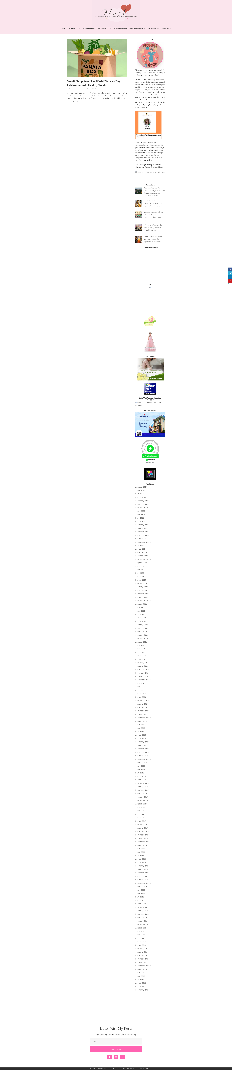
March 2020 (140, 697)
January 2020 (141, 704)
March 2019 (140, 738)
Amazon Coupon (150, 167)
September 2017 (143, 800)
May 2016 (139, 856)
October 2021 (141, 635)
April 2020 (140, 694)
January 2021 (141, 666)
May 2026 (139, 494)
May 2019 (139, 732)
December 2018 (142, 749)
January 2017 (141, 828)
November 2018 (142, 752)
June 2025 (140, 515)
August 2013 (141, 969)
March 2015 (140, 904)
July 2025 (140, 511)
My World (71, 28)
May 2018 (139, 773)
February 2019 (142, 742)
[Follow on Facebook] (109, 1057)
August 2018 (141, 763)
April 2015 (140, 900)
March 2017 (140, 821)
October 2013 (141, 962)
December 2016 (142, 831)
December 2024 (142, 532)
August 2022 (141, 604)
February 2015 (142, 907)
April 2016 (140, 859)
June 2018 (140, 769)
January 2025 (141, 528)
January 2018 (141, 787)
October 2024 (141, 539)
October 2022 (141, 597)
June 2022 (140, 611)
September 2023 (143, 559)
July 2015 (140, 890)
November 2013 (142, 959)
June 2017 (140, 811)
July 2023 (140, 566)
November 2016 (142, 835)
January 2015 (141, 911)
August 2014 (141, 928)
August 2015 (141, 887)
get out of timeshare (150, 155)
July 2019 (140, 725)
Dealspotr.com (150, 462)
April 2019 (140, 735)
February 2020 (142, 701)
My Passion (102, 28)
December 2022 (142, 590)
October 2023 (141, 556)
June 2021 (140, 649)
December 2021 (142, 628)
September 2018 (143, 759)
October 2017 (141, 797)
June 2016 (140, 852)
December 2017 (142, 790)
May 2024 (139, 546)
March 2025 (140, 521)
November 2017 (142, 794)
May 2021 (139, 652)
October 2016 (141, 838)
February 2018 (142, 783)
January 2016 (141, 869)
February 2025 (142, 525)
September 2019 (143, 718)
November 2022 (142, 594)
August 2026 (141, 487)
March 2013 (140, 987)
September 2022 (143, 601)
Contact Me (165, 28)
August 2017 (141, 804)
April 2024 (140, 549)
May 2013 (139, 980)
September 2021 (143, 639)
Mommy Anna (73, 89)
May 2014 (139, 938)
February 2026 (142, 501)
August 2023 (141, 563)
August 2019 (141, 721)
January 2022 (141, 625)
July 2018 (140, 766)
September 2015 (143, 883)
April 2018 (140, 776)
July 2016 (140, 849)
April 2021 (140, 656)
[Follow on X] (122, 1057)
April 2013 (140, 983)
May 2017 (139, 814)
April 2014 (140, 942)
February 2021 (142, 663)
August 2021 (141, 642)
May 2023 (139, 573)
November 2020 (142, 673)
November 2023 (142, 552)
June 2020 (140, 687)
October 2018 (141, 756)
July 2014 (140, 931)
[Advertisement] (150, 300)
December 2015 (142, 873)
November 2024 (142, 535)
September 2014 (143, 925)
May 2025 (139, 518)
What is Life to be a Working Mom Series (144, 28)
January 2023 (141, 587)
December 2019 (142, 707)
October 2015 (141, 880)
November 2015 (142, 876)
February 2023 (142, 583)
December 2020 (142, 670)
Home (63, 28)
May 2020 (139, 690)
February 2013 (142, 990)
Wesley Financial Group (153, 158)
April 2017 (140, 818)
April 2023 (140, 577)
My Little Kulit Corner (87, 28)
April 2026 (140, 497)
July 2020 (140, 683)
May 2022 (139, 614)
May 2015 (139, 897)
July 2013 (140, 973)
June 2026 (140, 490)
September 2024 (143, 542)
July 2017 (140, 807)
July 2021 (140, 645)
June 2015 (140, 893)
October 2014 (141, 921)
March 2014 (140, 945)
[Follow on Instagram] (116, 1057)
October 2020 (141, 676)
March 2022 (140, 621)
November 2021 (142, 632)
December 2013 (142, 956)
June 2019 (140, 728)
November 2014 (142, 918)
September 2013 (143, 966)
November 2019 (142, 711)
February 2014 (142, 949)
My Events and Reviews (118, 28)
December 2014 (142, 914)
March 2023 (140, 580)
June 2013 (140, 976)
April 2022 (140, 618)
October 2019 (141, 714)
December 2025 (142, 504)
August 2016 (141, 845)
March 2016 (140, 862)
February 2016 (142, 866)
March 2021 (140, 659)
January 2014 (141, 952)
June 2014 (140, 935)
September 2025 (143, 508)
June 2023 (140, 570)
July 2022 (140, 608)
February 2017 (142, 825)
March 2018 (140, 780)
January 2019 (141, 745)
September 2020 (143, 680)
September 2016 (143, 842)
